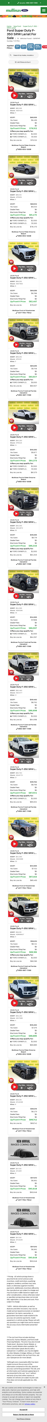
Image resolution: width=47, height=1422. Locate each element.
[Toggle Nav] (44, 10)
